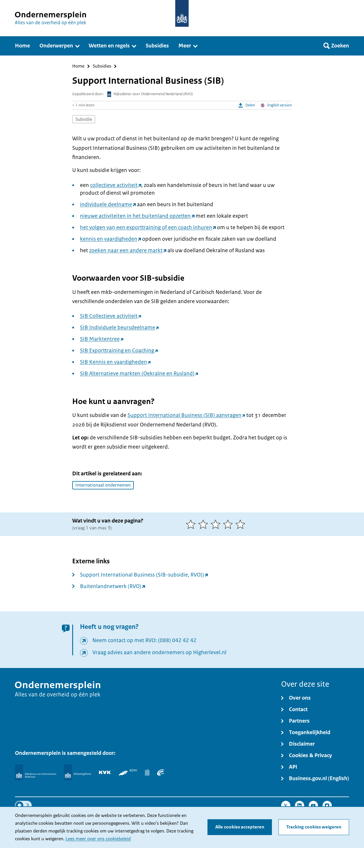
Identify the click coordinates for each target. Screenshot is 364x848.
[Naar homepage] (182, 13)
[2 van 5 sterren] (204, 524)
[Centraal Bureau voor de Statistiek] (147, 772)
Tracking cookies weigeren (313, 827)
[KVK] (105, 772)
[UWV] (161, 772)
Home (78, 66)
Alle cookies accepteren (239, 827)
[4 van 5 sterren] (229, 524)
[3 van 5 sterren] (217, 524)
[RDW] (128, 772)
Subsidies (102, 66)
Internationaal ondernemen (103, 485)
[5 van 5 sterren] (241, 524)
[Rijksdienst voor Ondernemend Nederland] (35, 772)
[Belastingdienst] (77, 772)
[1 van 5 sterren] (192, 524)
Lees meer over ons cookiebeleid (98, 839)
